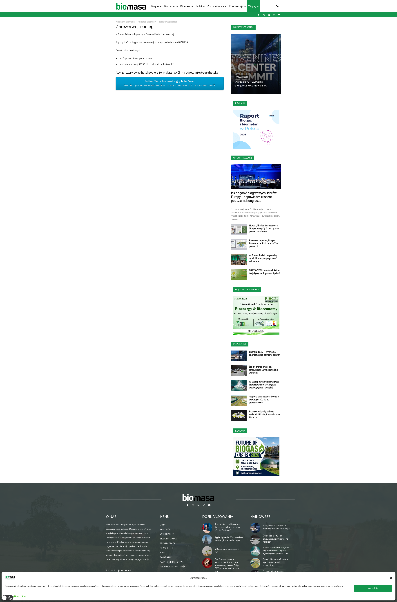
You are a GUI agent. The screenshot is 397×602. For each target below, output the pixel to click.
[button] (390, 578)
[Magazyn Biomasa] (198, 497)
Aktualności (242, 77)
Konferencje (236, 6)
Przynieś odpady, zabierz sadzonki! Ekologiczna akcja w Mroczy (264, 415)
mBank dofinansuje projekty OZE (227, 550)
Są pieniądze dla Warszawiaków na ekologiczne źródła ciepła (229, 539)
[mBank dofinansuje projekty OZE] (207, 551)
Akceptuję (373, 588)
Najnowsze (260, 516)
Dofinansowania (217, 516)
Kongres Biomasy (147, 22)
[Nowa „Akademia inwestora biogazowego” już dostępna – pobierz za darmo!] (239, 229)
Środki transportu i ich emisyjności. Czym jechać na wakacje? (263, 370)
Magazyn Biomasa (125, 22)
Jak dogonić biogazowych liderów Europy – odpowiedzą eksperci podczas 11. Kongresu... (254, 197)
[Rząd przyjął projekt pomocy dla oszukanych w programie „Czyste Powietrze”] (207, 528)
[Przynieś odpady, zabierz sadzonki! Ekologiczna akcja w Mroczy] (239, 415)
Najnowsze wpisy (243, 27)
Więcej (252, 6)
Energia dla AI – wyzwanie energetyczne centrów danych (251, 84)
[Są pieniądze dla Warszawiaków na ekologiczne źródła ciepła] (207, 539)
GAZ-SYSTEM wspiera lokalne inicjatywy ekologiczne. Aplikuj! (264, 271)
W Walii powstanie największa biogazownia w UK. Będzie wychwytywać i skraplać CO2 (276, 551)
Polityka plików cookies (16, 596)
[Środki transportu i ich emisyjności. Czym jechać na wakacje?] (239, 370)
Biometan (169, 6)
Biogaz (155, 6)
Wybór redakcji (242, 158)
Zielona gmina (215, 6)
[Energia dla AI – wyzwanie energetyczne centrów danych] (256, 64)
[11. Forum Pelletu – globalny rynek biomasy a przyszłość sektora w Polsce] (239, 259)
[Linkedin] (268, 14)
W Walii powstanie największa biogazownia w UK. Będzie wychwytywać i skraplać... (264, 385)
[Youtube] (279, 14)
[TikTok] (274, 14)
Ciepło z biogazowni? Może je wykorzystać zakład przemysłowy (264, 400)
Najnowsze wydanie (247, 290)
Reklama (240, 103)
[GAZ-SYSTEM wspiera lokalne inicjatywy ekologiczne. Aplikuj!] (239, 274)
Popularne (239, 344)
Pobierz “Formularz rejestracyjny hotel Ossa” (169, 83)
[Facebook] (258, 14)
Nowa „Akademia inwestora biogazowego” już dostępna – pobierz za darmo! (264, 229)
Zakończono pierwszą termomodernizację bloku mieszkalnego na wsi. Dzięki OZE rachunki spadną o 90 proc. (227, 565)
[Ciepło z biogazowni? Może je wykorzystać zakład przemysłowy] (239, 400)
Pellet (198, 6)
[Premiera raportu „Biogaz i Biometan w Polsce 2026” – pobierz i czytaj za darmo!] (239, 244)
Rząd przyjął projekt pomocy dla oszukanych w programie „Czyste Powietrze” (227, 527)
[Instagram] (263, 14)
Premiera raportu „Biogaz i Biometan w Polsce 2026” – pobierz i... (263, 243)
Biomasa (185, 6)
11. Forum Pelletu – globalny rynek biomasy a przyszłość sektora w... (263, 258)
